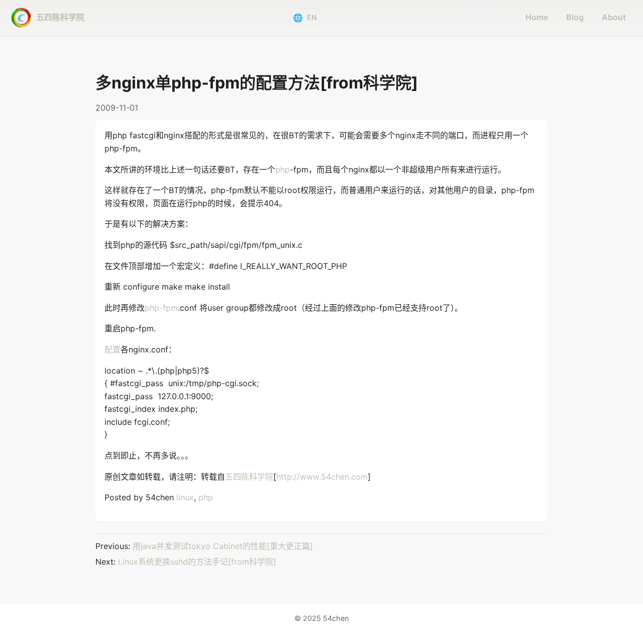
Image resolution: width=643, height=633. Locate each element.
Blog (575, 17)
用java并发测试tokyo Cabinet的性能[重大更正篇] (223, 546)
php (282, 169)
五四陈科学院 (249, 477)
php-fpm (161, 308)
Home (536, 17)
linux (185, 497)
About (614, 17)
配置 (112, 349)
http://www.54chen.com (322, 477)
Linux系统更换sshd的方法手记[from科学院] (197, 562)
